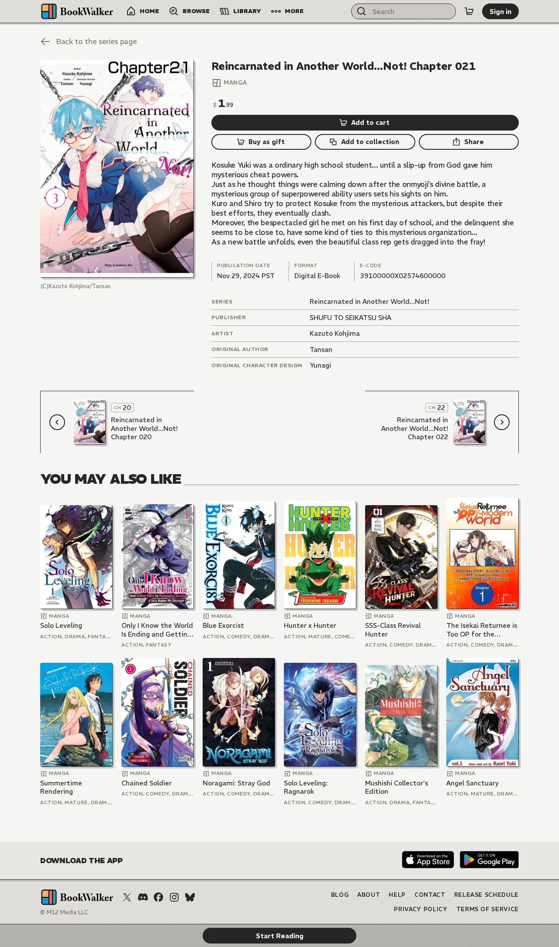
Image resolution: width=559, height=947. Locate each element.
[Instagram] (174, 897)
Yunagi (320, 365)
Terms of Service (487, 909)
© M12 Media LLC (64, 912)
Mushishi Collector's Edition (396, 787)
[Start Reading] (117, 169)
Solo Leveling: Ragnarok (306, 787)
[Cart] (469, 11)
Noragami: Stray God (236, 783)
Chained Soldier (146, 783)
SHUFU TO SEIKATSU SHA (350, 317)
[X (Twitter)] (127, 897)
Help (397, 895)
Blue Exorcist (223, 625)
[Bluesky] (190, 897)
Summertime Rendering (61, 787)
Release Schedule (486, 895)
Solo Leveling (61, 625)
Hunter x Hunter (310, 625)
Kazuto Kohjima (335, 333)
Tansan (321, 349)
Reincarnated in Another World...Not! (369, 301)
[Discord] (143, 897)
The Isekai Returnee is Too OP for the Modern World (481, 629)
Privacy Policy (420, 909)
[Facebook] (158, 897)
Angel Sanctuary (472, 783)
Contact (429, 895)
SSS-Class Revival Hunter (393, 629)
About (368, 895)
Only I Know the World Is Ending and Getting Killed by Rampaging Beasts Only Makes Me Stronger (157, 629)
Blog (340, 895)
